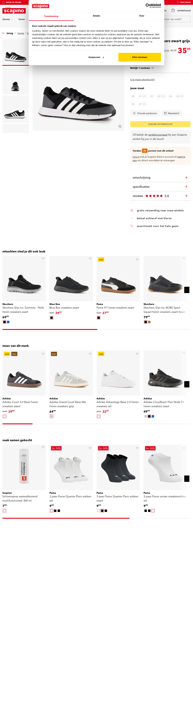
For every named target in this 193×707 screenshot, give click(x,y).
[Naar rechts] (186, 290)
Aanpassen (94, 57)
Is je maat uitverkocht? (142, 79)
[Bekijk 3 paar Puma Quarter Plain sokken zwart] (118, 466)
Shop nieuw (185, 2)
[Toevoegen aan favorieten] (43, 258)
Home (21, 33)
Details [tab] (96, 15)
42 (151, 96)
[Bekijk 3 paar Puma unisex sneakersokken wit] (165, 466)
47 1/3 (142, 104)
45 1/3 (179, 96)
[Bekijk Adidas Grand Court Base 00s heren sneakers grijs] (71, 372)
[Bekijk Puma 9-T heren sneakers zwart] (118, 277)
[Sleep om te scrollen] (49, 329)
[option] (4, 322)
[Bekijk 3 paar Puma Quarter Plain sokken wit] (71, 466)
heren (22, 19)
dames (6, 19)
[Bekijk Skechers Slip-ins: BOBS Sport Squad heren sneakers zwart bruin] (165, 277)
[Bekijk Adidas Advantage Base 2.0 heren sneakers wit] (118, 372)
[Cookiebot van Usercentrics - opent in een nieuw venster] (148, 5)
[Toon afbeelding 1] (15, 52)
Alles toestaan (139, 57)
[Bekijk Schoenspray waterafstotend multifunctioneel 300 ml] (24, 466)
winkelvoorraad (157, 134)
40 (133, 96)
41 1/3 (142, 96)
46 (133, 104)
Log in (136, 156)
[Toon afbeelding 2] (15, 80)
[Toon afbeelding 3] (15, 109)
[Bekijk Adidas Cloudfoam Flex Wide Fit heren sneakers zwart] (165, 372)
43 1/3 (161, 96)
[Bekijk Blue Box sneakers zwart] (71, 277)
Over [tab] (141, 15)
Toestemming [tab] (51, 16)
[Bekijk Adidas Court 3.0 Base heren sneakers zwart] (24, 372)
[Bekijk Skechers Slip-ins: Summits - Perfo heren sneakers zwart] (24, 277)
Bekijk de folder (13, 2)
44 (170, 96)
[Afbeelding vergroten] (120, 126)
